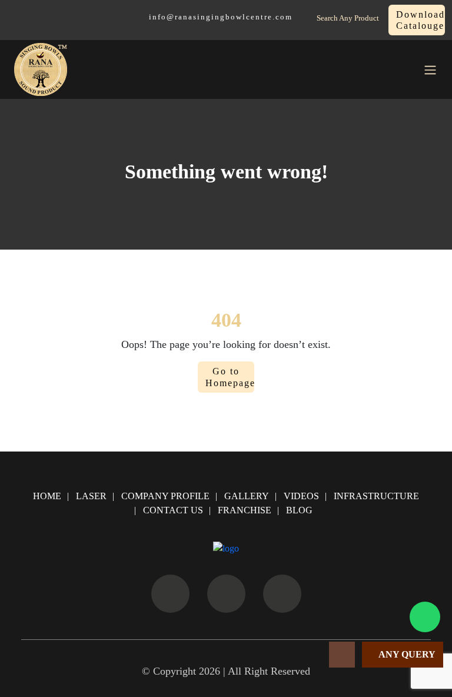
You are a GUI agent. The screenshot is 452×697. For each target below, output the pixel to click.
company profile (165, 496)
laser (91, 496)
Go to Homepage (229, 376)
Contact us (173, 510)
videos (301, 496)
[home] (40, 69)
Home (47, 496)
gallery (246, 496)
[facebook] (170, 594)
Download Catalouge (420, 20)
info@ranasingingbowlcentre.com (221, 17)
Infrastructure (376, 496)
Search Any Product (348, 18)
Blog (299, 510)
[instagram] (226, 594)
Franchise (244, 510)
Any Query (406, 654)
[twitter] (282, 594)
